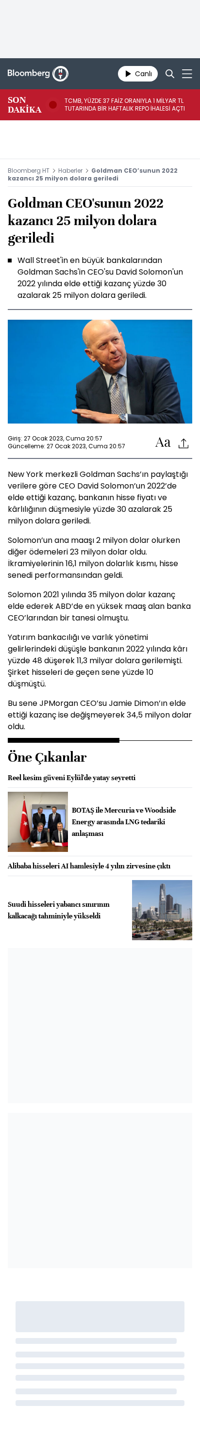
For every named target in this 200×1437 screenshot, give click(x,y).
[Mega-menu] (187, 74)
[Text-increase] (163, 442)
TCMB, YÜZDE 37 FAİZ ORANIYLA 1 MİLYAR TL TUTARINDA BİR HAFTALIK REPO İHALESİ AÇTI (125, 105)
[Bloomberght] (38, 74)
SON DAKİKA (24, 104)
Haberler (70, 170)
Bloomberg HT (29, 170)
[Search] (170, 74)
